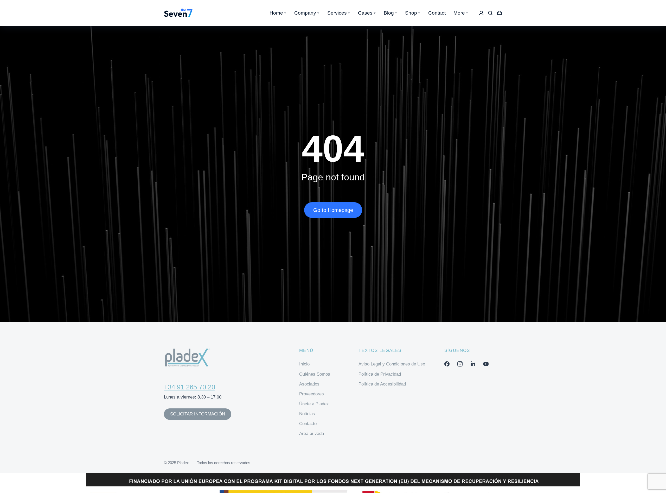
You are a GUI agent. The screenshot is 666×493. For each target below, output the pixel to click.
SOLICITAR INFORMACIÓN (197, 414)
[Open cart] (499, 13)
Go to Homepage (333, 210)
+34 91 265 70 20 (189, 387)
